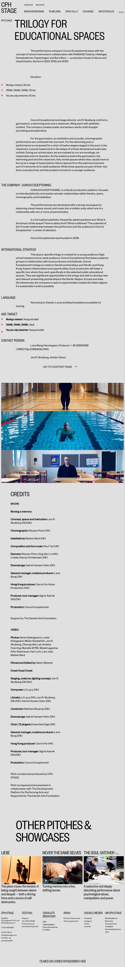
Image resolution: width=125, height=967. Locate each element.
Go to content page (57, 366)
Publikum (28, 5)
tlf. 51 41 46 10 (6, 932)
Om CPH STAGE (28, 921)
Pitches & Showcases (71, 918)
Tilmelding (55, 11)
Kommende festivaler (30, 926)
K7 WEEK (46, 930)
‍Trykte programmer (70, 921)
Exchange (88, 11)
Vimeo (86, 924)
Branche (40, 5)
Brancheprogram (34, 11)
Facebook (88, 918)
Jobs (107, 932)
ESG (44, 921)
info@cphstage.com (9, 935)
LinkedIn (87, 926)
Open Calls (72, 11)
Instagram (88, 921)
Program (25, 918)
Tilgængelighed (49, 924)
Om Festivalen (106, 11)
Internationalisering (50, 927)
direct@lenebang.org (33, 349)
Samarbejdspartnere (113, 929)
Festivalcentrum (28, 924)
